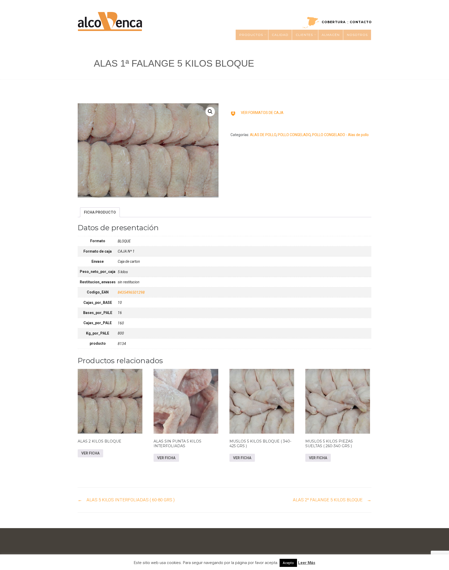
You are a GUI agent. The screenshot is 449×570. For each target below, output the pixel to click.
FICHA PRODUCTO (100, 212)
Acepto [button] (288, 563)
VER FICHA (90, 453)
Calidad (280, 35)
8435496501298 (131, 292)
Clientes (304, 35)
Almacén (331, 35)
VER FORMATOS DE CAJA (262, 113)
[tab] (100, 212)
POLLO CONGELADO (294, 135)
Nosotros (357, 35)
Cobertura (334, 22)
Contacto (361, 22)
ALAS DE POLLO (263, 135)
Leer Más (306, 562)
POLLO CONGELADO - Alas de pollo (340, 135)
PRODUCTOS (251, 35)
